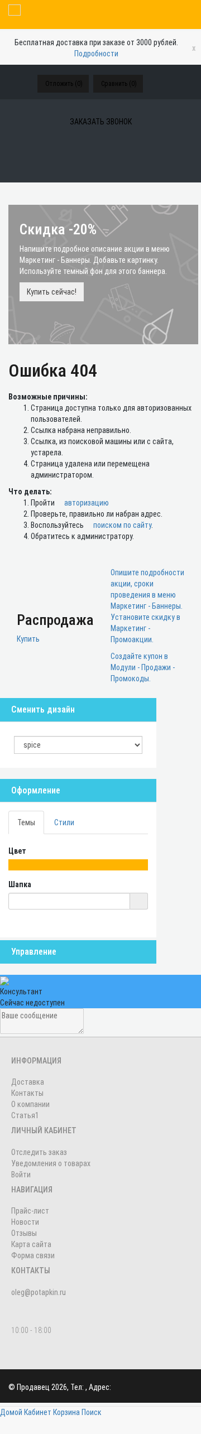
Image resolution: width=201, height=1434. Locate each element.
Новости (25, 1222)
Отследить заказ (39, 1152)
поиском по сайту (121, 525)
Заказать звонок (101, 121)
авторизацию (86, 502)
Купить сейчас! (51, 291)
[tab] (78, 790)
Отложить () (64, 84)
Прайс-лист (30, 1210)
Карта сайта (31, 1244)
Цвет (18, 850)
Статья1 (25, 1115)
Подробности (96, 53)
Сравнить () (119, 84)
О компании (30, 1104)
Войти (21, 1174)
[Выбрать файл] (139, 901)
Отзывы (24, 1233)
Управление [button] (33, 951)
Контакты (27, 1093)
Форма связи (33, 1255)
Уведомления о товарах (50, 1163)
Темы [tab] (26, 822)
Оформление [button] (35, 790)
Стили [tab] (64, 822)
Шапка (20, 884)
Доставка (27, 1081)
